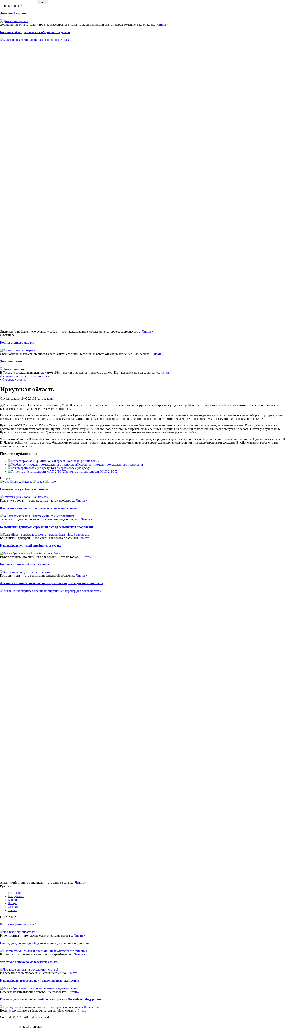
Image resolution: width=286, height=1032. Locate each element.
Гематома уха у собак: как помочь (24, 489)
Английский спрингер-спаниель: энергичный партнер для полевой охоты (51, 583)
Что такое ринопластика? (18, 924)
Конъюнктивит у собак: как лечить (25, 564)
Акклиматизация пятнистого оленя (23, 376)
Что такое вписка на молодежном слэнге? (29, 962)
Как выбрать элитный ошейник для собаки (30, 545)
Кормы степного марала (17, 342)
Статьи (12, 910)
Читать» (162, 24)
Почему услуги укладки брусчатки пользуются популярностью (44, 943)
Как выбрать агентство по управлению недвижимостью (39, 980)
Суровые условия (14, 379)
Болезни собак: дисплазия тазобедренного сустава (35, 32)
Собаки (13, 906)
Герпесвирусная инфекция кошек (77, 461)
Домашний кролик (13, 13)
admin (50, 398)
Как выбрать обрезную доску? (71, 468)
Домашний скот (11, 361)
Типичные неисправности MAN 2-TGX (90, 471)
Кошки (12, 899)
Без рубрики (16, 892)
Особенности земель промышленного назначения (110, 464)
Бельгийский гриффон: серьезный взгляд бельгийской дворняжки (46, 527)
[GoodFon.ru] (15, 481)
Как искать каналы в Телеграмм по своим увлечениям (38, 508)
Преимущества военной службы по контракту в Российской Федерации (50, 999)
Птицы (12, 903)
